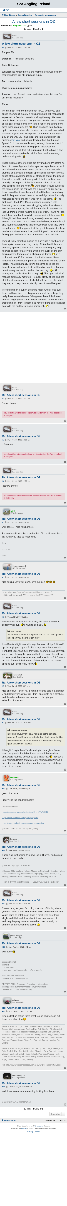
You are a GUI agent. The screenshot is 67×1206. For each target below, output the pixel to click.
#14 (3, 1011)
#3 (3, 440)
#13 (3, 947)
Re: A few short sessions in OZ (21, 395)
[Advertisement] (33, 347)
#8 (3, 686)
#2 (3, 399)
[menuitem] (5, 10)
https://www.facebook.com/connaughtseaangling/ (23, 823)
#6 (3, 577)
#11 (3, 850)
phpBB (24, 1128)
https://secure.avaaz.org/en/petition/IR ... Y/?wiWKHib (25, 812)
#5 (3, 522)
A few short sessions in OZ (33, 21)
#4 (3, 481)
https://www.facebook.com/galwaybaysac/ (20, 817)
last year (15, 140)
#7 (3, 617)
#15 (3, 1087)
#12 (3, 904)
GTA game (39, 1126)
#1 (3, 48)
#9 (3, 723)
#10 (3, 789)
